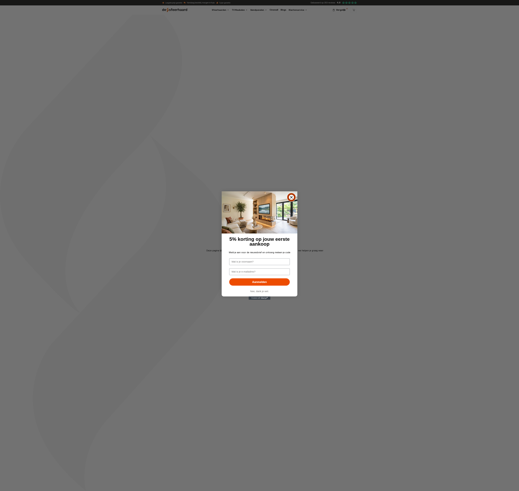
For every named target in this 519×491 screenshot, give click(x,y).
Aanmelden (259, 282)
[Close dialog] (291, 197)
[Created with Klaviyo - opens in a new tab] (259, 298)
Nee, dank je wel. (259, 291)
